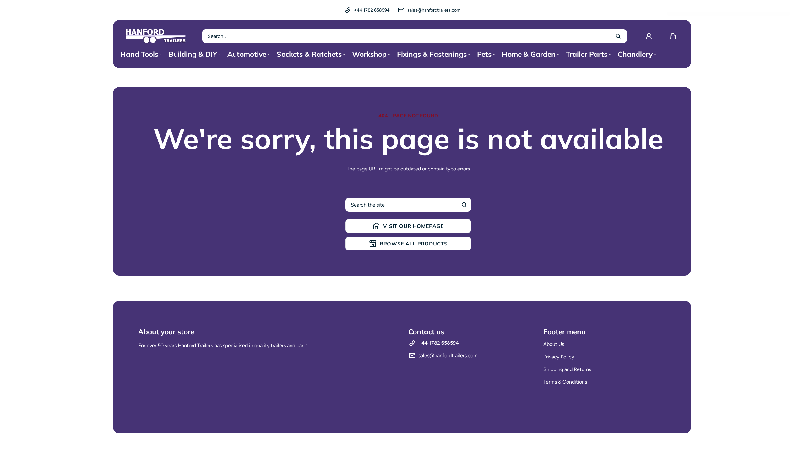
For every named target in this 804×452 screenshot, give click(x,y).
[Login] (649, 36)
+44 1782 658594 (372, 10)
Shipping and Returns (567, 369)
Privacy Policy (558, 357)
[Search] (464, 205)
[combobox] (414, 36)
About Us (553, 344)
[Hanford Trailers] (155, 36)
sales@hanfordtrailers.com (433, 10)
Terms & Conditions (565, 382)
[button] (673, 36)
